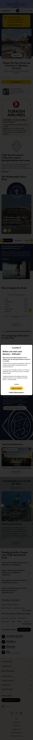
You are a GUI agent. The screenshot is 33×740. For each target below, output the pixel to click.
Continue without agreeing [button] (16, 392)
